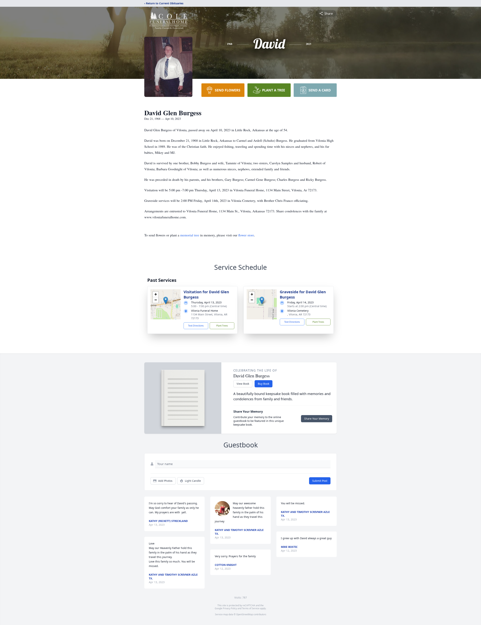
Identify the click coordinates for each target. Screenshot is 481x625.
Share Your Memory (316, 418)
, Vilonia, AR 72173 (298, 314)
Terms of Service (250, 608)
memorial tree (189, 235)
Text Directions (196, 325)
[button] (165, 300)
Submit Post (319, 481)
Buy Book (263, 383)
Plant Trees (222, 325)
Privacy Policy (230, 608)
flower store (246, 235)
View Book (243, 383)
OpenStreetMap (244, 614)
